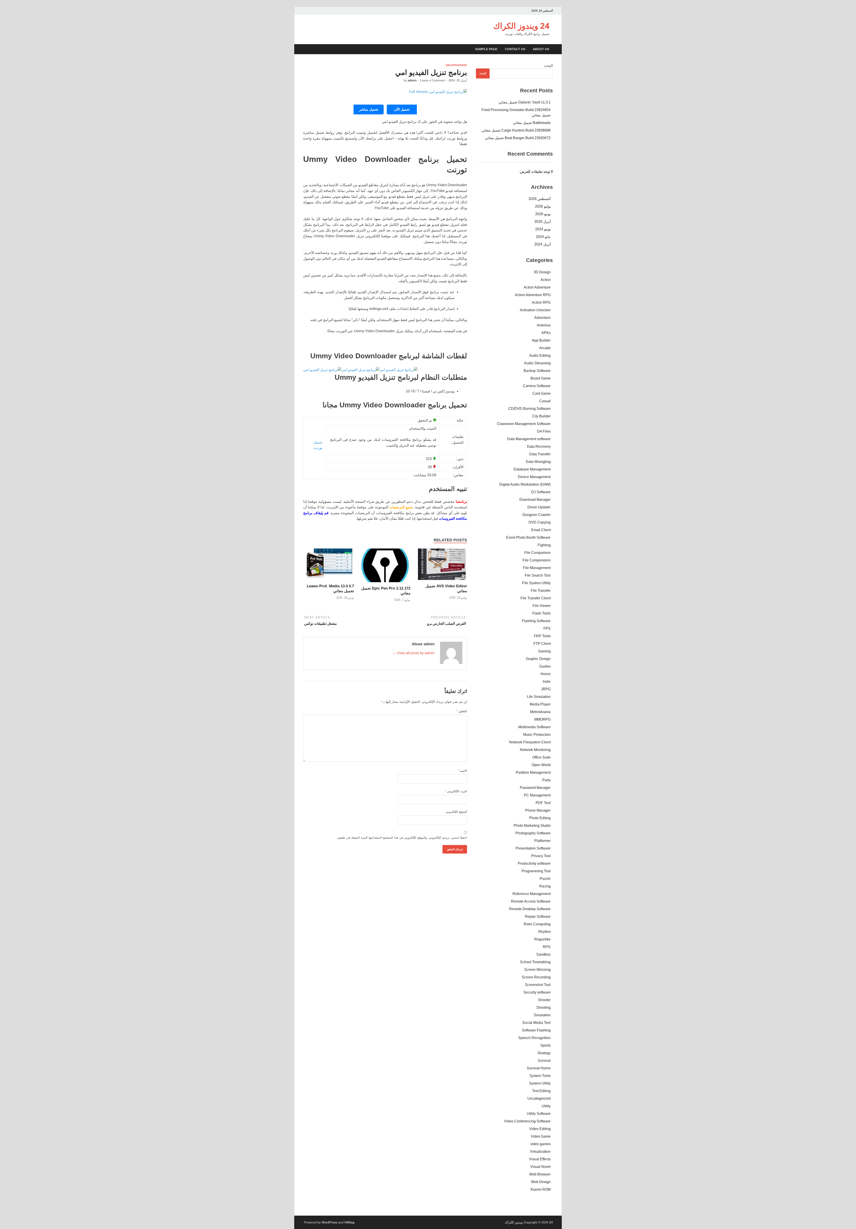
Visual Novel (540, 1167)
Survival (544, 1060)
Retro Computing (537, 924)
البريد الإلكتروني (456, 791)
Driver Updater (539, 507)
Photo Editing (540, 818)
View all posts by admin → (413, 653)
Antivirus (544, 325)
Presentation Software (533, 848)
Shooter (544, 1000)
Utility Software (539, 1114)
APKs (546, 333)
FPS (547, 628)
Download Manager (535, 499)
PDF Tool (543, 803)
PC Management (537, 795)
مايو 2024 (543, 237)
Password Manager (535, 788)
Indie (547, 681)
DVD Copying (540, 522)
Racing (545, 886)
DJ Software (541, 492)
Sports (545, 1045)
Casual (545, 401)
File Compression (537, 560)
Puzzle (545, 879)
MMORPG (542, 719)
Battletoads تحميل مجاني (532, 123)
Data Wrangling (538, 462)
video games (540, 1144)
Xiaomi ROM (540, 1189)
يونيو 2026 (543, 214)
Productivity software (534, 863)
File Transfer (541, 590)
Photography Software (533, 833)
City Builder (541, 416)
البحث (548, 66)
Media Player (540, 704)
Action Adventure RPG (533, 295)
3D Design (542, 272)
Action (546, 280)
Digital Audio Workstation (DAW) (525, 484)
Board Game (541, 378)
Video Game (541, 1136)
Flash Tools (541, 613)
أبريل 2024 (542, 244)
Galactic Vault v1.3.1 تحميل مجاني (524, 102)
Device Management (534, 477)
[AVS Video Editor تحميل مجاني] (441, 566)
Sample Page (486, 49)
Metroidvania (540, 712)
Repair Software (538, 916)
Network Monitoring (535, 750)
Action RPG (541, 302)
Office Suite (541, 757)
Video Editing (540, 1129)
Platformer (542, 841)
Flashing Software (536, 621)
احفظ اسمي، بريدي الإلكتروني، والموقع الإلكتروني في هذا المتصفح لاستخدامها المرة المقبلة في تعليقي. (401, 837)
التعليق (462, 711)
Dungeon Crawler (537, 515)
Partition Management (533, 772)
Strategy (544, 1053)
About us (541, 49)
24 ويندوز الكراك (521, 25)
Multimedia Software (534, 727)
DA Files (544, 431)
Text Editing (541, 1091)
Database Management (532, 469)
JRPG (546, 689)
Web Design (541, 1182)
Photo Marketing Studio (532, 825)
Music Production (537, 734)
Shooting (543, 1007)
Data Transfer (540, 454)
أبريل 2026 (542, 221)
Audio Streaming (537, 363)
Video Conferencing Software (527, 1121)
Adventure (542, 318)
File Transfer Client (536, 598)
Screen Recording (536, 977)
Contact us (515, 49)
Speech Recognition (534, 1038)
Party (546, 780)
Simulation (542, 1015)
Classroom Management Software (524, 424)
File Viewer (542, 606)
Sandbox (543, 954)
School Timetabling (535, 962)
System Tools (540, 1076)
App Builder (541, 340)
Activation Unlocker (535, 310)
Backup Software (537, 371)
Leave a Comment (432, 80)
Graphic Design (538, 659)
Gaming (544, 651)
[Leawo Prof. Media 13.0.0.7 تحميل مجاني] (328, 566)
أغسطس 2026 (540, 199)
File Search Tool (538, 575)
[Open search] (304, 49)
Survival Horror (539, 1068)
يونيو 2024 (543, 229)
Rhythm (544, 932)
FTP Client (542, 643)
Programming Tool (536, 871)
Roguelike (542, 939)
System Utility (540, 1083)
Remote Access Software (531, 901)
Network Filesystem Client (530, 742)
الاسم (462, 770)
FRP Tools (542, 636)
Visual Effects (540, 1159)
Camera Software (537, 386)
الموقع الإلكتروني (456, 811)
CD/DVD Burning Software (529, 408)
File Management (537, 568)
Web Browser (540, 1174)
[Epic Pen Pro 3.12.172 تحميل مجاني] (385, 567)
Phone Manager (538, 810)
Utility (546, 1106)
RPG (547, 947)
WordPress (329, 1222)
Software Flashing (536, 1030)
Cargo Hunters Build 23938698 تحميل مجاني (516, 130)
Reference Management (531, 894)
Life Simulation (539, 697)
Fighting (544, 545)
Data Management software (529, 439)
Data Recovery (539, 446)
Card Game (541, 393)
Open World (541, 765)
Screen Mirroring (537, 969)
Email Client (541, 530)
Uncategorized (456, 65)
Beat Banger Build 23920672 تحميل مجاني (518, 138)
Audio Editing (540, 355)
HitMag (349, 1222)
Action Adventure (537, 287)
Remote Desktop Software (530, 909)
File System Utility (536, 583)
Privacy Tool (541, 856)
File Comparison (537, 553)
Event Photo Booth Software (528, 537)
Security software (537, 992)
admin (412, 80)
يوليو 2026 (543, 206)
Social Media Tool (536, 1023)
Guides (545, 666)
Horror (546, 674)
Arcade (545, 348)
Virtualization (540, 1151)
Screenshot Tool (538, 985)
